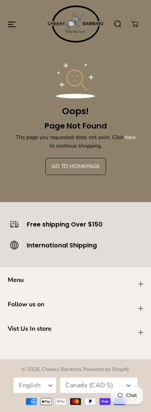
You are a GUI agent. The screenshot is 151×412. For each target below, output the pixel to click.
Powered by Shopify (106, 369)
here (130, 137)
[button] (12, 24)
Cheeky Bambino (61, 369)
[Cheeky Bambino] (75, 23)
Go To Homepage (75, 166)
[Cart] (134, 24)
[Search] (117, 24)
